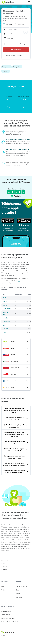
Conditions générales (8, 618)
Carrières (19, 597)
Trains (3, 590)
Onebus (5, 328)
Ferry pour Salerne (21, 281)
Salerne (5, 566)
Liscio (4, 332)
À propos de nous (21, 586)
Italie (4, 563)
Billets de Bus (5, 561)
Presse (18, 593)
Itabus (5, 301)
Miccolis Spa (7, 308)
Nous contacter (6, 611)
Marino (5, 305)
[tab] (9, 25)
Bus (2, 586)
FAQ (5, 71)
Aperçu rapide (6, 67)
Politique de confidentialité (10, 622)
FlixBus (5, 298)
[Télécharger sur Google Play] (24, 220)
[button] (29, 2)
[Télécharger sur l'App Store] (7, 220)
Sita (4, 325)
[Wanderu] (8, 2)
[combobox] (16, 30)
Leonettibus (6, 321)
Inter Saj (5, 318)
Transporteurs (17, 67)
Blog (17, 590)
